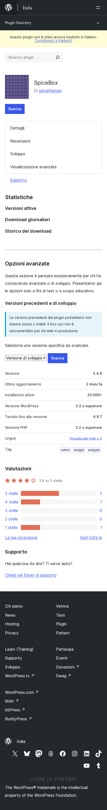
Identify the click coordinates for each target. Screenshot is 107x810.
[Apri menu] (99, 7)
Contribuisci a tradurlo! (53, 40)
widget (79, 450)
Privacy (12, 632)
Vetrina (62, 606)
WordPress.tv (20, 675)
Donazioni (67, 666)
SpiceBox (46, 82)
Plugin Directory (18, 23)
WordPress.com (22, 692)
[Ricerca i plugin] (58, 57)
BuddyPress (18, 718)
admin (65, 450)
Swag (63, 675)
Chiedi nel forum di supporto (30, 575)
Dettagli (17, 127)
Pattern (63, 632)
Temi (60, 615)
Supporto (18, 180)
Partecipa (65, 649)
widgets (94, 450)
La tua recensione (21, 537)
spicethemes (50, 90)
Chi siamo (14, 606)
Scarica (14, 109)
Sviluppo (17, 153)
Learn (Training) (19, 649)
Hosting (12, 623)
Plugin (61, 623)
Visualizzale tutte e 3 (86, 438)
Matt (12, 701)
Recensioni (20, 141)
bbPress (15, 709)
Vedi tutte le (91, 537)
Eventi (61, 657)
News (10, 615)
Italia (21, 741)
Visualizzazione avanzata (33, 166)
